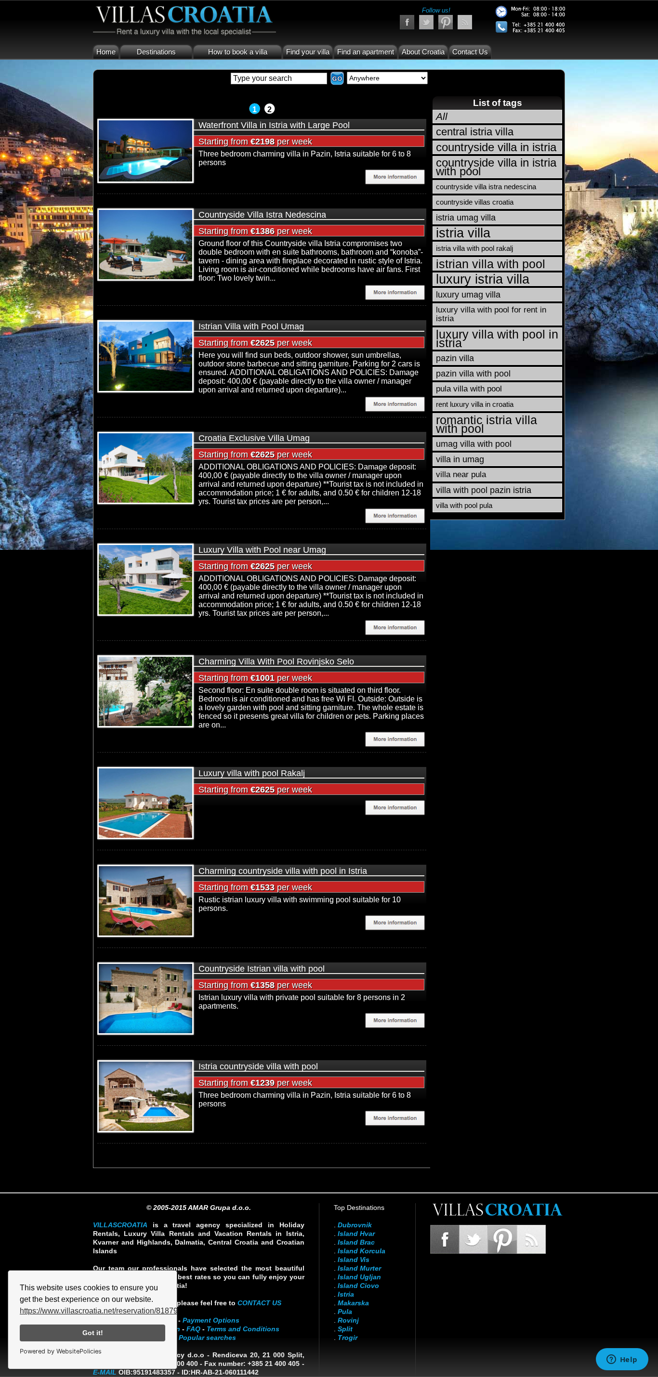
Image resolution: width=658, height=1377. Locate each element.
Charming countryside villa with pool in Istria (282, 871)
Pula (345, 1311)
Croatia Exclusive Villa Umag (254, 438)
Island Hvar (356, 1233)
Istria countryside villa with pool (258, 1066)
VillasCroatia (120, 1225)
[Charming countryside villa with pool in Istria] (145, 900)
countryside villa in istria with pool (496, 167)
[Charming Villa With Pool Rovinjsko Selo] (145, 691)
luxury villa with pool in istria (497, 338)
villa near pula (461, 474)
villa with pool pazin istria (483, 490)
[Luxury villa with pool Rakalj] (145, 802)
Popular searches (207, 1337)
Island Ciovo (358, 1285)
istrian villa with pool (490, 264)
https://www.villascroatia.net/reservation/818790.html (109, 1311)
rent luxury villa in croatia (474, 404)
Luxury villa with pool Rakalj (251, 773)
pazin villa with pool (473, 373)
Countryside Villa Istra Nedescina (262, 215)
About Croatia (423, 52)
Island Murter (359, 1268)
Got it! (92, 1333)
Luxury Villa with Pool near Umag (262, 550)
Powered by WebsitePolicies (61, 1351)
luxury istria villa (482, 279)
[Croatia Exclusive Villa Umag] (145, 467)
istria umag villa (466, 217)
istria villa (463, 233)
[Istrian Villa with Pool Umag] (145, 355)
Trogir (347, 1337)
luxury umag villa (468, 294)
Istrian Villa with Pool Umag (251, 326)
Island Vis (353, 1259)
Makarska (353, 1303)
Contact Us (470, 52)
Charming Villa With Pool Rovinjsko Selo (276, 661)
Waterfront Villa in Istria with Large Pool (274, 125)
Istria (346, 1294)
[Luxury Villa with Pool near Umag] (145, 579)
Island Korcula (361, 1251)
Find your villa (307, 52)
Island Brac (356, 1242)
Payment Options (211, 1320)
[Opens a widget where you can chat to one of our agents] (621, 1360)
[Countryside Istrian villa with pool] (145, 998)
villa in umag (460, 459)
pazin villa (455, 358)
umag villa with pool (474, 444)
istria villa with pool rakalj (474, 248)
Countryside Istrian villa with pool (261, 969)
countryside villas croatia (474, 202)
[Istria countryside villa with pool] (145, 1095)
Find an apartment (365, 52)
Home (106, 52)
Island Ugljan (359, 1277)
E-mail (105, 1372)
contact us (259, 1303)
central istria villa (474, 132)
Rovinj (348, 1320)
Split (345, 1329)
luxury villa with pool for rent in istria (491, 314)
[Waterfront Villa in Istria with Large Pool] (145, 150)
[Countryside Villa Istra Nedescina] (145, 244)
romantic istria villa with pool (486, 424)
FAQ (193, 1329)
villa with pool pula (464, 505)
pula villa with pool (469, 388)
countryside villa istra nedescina (486, 186)
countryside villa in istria (496, 147)
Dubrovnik (355, 1225)
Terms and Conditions (243, 1329)
